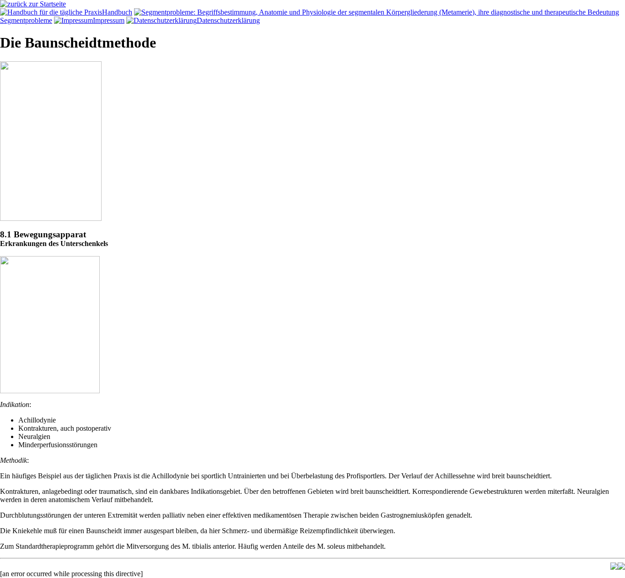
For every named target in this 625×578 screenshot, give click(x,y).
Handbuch (117, 12)
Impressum (108, 20)
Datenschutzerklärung (228, 20)
